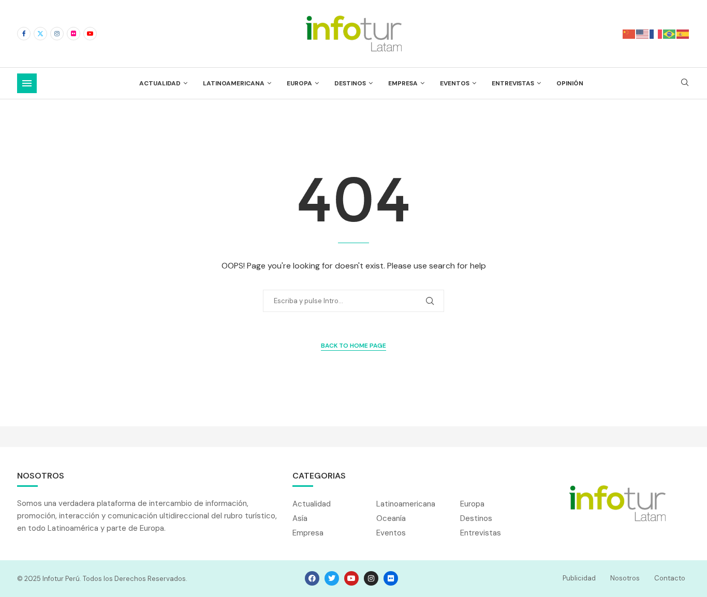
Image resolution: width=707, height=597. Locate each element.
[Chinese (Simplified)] (629, 33)
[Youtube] (90, 33)
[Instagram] (57, 33)
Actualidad (160, 83)
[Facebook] (24, 33)
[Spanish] (683, 33)
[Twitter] (40, 33)
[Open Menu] (27, 83)
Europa (299, 83)
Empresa (403, 83)
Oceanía (391, 519)
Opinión (569, 83)
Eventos (454, 83)
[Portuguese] (669, 33)
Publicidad (579, 578)
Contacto (669, 578)
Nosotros (625, 578)
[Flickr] (73, 33)
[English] (643, 33)
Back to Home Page (353, 345)
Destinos (350, 83)
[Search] (685, 83)
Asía (299, 519)
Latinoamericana (233, 83)
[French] (656, 33)
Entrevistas (513, 83)
